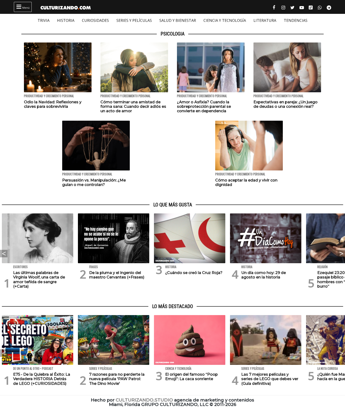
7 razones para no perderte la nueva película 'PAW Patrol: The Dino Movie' (117, 379)
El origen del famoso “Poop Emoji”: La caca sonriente (191, 376)
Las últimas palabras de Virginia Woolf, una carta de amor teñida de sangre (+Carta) (39, 279)
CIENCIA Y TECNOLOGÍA (224, 20)
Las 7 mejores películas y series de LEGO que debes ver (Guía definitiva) (269, 379)
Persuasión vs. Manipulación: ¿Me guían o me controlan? (94, 182)
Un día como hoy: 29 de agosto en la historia (263, 274)
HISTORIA (65, 20)
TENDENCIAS (295, 20)
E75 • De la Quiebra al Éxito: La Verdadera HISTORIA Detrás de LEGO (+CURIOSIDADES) (41, 379)
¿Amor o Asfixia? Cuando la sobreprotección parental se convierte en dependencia (204, 106)
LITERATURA (264, 20)
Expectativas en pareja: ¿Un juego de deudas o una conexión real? (285, 104)
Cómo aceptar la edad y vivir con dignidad (246, 182)
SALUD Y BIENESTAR (177, 20)
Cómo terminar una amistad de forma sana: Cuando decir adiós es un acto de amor (133, 106)
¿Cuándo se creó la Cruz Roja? (193, 272)
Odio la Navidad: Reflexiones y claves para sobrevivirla (52, 104)
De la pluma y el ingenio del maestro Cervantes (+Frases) (116, 274)
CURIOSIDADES (95, 20)
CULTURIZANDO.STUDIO (144, 400)
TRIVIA (44, 20)
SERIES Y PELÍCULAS (134, 20)
